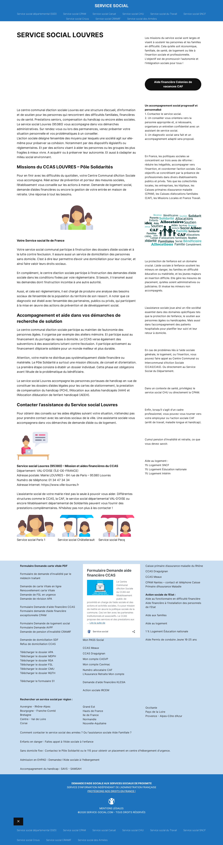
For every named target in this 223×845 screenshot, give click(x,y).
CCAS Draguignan (94, 653)
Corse (23, 723)
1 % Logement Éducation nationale (166, 631)
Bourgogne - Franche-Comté (38, 710)
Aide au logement (156, 623)
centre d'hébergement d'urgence (149, 750)
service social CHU (156, 392)
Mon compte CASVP (95, 659)
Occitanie (151, 707)
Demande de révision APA (36, 598)
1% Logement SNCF (157, 465)
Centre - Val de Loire (33, 719)
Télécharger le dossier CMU (37, 668)
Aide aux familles (156, 615)
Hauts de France (93, 711)
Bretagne (25, 714)
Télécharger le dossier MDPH (38, 656)
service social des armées (64, 732)
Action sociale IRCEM (96, 690)
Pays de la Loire (155, 711)
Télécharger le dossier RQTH (37, 673)
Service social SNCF (194, 13)
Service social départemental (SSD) (37, 13)
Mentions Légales (111, 808)
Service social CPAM (74, 13)
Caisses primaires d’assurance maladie (168, 189)
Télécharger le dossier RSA (36, 660)
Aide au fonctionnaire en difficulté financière (172, 598)
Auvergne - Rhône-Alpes (35, 706)
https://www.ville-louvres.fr (60, 484)
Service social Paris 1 (31, 539)
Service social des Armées (142, 18)
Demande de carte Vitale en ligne (40, 586)
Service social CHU (133, 13)
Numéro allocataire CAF (97, 670)
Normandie (89, 719)
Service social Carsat (104, 13)
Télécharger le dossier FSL (36, 664)
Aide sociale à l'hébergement (81, 759)
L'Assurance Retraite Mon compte (103, 674)
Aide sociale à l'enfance (78, 741)
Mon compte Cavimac (96, 664)
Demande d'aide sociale (88, 783)
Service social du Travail (163, 13)
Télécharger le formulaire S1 (37, 681)
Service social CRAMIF (108, 18)
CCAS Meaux (91, 647)
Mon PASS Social (93, 639)
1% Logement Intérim (158, 473)
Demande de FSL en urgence (38, 594)
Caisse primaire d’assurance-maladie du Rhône (174, 565)
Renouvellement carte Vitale (37, 590)
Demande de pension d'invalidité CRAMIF (45, 631)
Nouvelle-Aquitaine (94, 723)
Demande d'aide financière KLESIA (104, 682)
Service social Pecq (111, 539)
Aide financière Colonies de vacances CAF (173, 84)
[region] (77, 74)
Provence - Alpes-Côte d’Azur (163, 716)
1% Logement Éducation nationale (166, 469)
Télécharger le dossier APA (36, 652)
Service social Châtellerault (76, 539)
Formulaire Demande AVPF (36, 627)
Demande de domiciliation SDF (39, 639)
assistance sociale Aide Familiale (109, 732)
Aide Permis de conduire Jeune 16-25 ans (171, 639)
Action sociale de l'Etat (159, 594)
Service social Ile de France (44, 240)
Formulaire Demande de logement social (45, 623)
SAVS (64, 768)
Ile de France (91, 715)
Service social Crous (77, 18)
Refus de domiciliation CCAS (38, 644)
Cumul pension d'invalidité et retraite (167, 439)
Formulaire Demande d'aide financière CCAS (47, 606)
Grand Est (89, 706)
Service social (111, 5)
